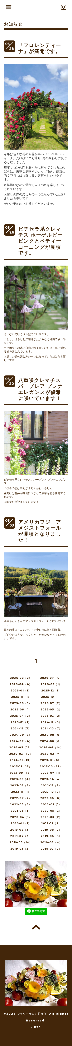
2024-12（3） (51, 722)
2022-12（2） (51, 785)
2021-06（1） (21, 810)
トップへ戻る (36, 927)
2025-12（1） (51, 690)
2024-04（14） (51, 747)
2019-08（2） (51, 829)
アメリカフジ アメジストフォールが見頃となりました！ (39, 531)
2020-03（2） (51, 817)
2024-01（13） (21, 760)
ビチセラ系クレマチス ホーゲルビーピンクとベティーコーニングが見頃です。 (40, 241)
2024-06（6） (51, 741)
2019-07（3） (20, 836)
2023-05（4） (21, 779)
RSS (37, 1027)
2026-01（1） (21, 690)
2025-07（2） (51, 703)
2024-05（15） (20, 747)
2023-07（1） (51, 772)
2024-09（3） (21, 735)
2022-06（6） (51, 798)
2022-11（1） (21, 791)
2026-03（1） (51, 684)
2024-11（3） (21, 728)
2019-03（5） (20, 848)
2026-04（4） (21, 684)
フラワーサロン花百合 (31, 1014)
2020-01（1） (21, 823)
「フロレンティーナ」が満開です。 (39, 48)
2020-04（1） (20, 817)
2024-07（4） (21, 741)
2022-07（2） (20, 798)
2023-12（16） (51, 760)
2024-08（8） (51, 735)
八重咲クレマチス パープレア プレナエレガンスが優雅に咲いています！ (42, 389)
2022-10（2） (51, 791)
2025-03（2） (51, 716)
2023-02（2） (20, 785)
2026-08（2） (21, 678)
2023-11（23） (21, 766)
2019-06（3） (51, 836)
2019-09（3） (20, 829)
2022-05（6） (20, 804)
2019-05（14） (20, 842)
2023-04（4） (51, 779)
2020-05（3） (51, 810)
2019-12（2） (51, 823)
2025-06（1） (20, 709)
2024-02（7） (51, 753)
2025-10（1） (51, 697)
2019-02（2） (51, 848)
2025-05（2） (51, 709)
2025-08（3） (20, 703)
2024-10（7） (51, 728)
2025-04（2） (21, 716)
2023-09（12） (20, 772)
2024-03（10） (20, 753)
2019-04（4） (51, 842)
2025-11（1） (21, 697)
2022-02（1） (51, 804)
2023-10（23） (51, 766)
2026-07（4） (51, 678)
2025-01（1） (21, 722)
